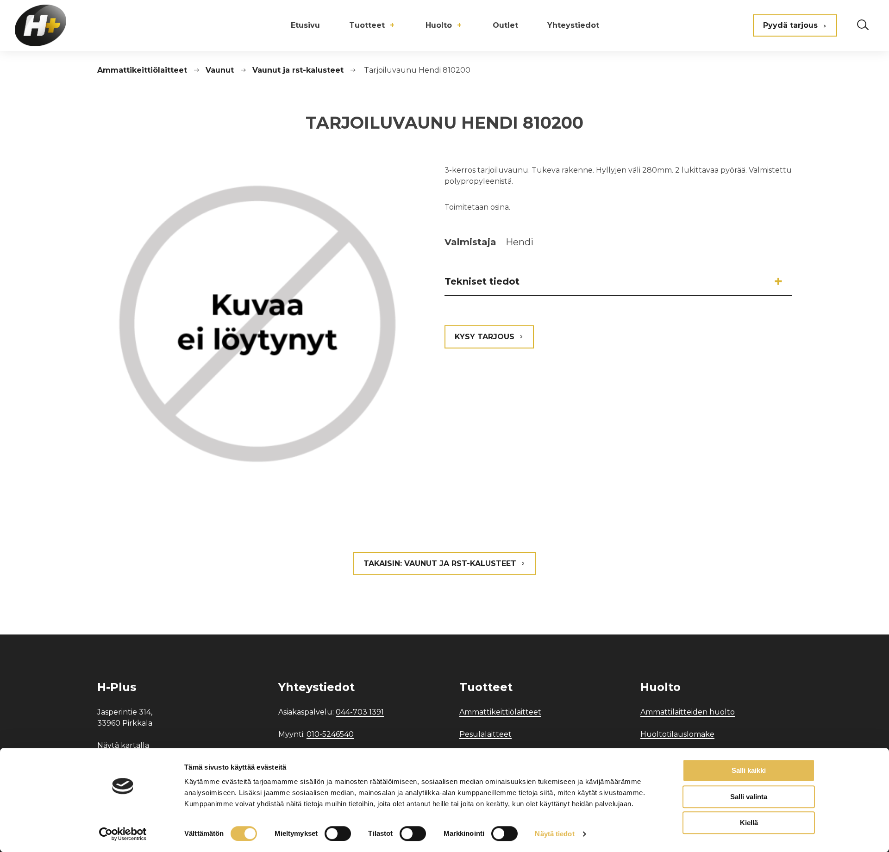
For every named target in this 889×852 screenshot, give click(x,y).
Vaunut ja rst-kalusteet (298, 70)
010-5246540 (330, 734)
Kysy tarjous (484, 336)
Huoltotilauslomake (677, 734)
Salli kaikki (749, 770)
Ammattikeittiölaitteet (500, 712)
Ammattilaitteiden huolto (687, 712)
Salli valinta (748, 797)
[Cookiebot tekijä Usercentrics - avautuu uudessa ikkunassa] (122, 834)
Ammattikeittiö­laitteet (142, 70)
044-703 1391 (360, 712)
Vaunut (220, 70)
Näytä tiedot (554, 834)
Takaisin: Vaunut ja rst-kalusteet (439, 563)
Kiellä (749, 823)
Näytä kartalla (123, 745)
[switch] (338, 833)
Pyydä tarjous (790, 25)
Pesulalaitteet (485, 734)
